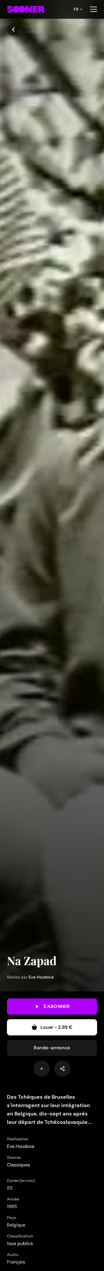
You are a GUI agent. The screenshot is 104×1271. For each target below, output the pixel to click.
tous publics (20, 1243)
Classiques (18, 1165)
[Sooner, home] (25, 9)
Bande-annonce (52, 1048)
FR (76, 9)
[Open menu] (93, 9)
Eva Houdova (41, 977)
